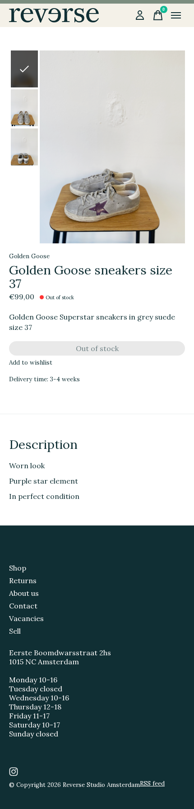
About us (24, 593)
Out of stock (97, 348)
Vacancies (26, 618)
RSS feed (152, 783)
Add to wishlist (30, 362)
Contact (23, 605)
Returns (23, 580)
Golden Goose (29, 256)
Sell (15, 630)
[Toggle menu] (176, 15)
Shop (17, 567)
